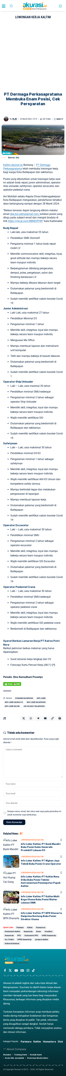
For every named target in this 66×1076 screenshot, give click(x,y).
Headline (48, 931)
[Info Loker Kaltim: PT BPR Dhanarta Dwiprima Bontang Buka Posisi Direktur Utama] (11, 913)
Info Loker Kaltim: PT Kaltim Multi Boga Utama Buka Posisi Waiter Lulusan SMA (40, 899)
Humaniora (40, 927)
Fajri (14, 119)
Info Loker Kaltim (12, 706)
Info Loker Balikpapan (36, 702)
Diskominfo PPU (31, 935)
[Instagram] (28, 970)
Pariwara (20, 927)
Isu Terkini (9, 939)
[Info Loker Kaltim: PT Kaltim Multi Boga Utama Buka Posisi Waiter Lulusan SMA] (11, 897)
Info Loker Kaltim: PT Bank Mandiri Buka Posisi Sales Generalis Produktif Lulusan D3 (41, 847)
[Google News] (22, 970)
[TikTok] (33, 970)
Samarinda (28, 931)
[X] (10, 970)
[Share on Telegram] (38, 718)
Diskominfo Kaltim (12, 931)
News (38, 931)
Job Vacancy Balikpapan (34, 706)
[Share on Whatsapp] (31, 718)
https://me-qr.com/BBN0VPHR (25, 221)
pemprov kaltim (41, 939)
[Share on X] (23, 718)
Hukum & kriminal (12, 943)
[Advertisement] (33, 57)
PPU (19, 935)
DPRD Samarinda (49, 935)
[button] (11, 6)
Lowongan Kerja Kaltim (33, 17)
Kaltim (29, 927)
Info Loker (41, 698)
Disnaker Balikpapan (24, 698)
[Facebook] (5, 970)
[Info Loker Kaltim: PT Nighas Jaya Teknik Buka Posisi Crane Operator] (11, 861)
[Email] (45, 718)
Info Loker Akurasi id (14, 702)
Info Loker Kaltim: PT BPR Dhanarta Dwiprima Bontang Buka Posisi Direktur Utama (41, 916)
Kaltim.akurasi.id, (13, 164)
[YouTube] (16, 970)
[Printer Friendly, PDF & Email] (12, 684)
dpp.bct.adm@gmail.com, (25, 214)
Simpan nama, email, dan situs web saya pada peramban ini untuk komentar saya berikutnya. (34, 813)
